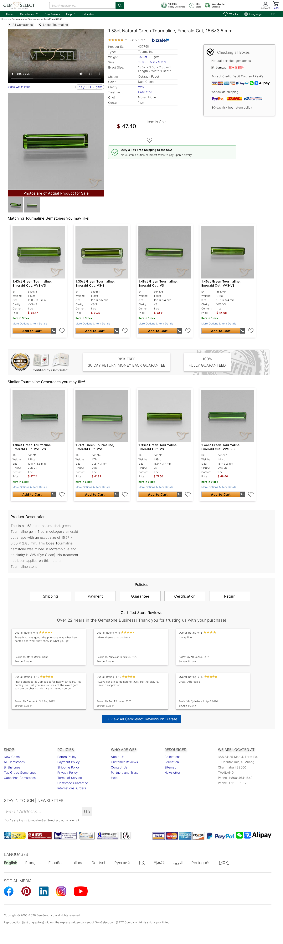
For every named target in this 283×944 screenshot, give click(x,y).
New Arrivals (52, 14)
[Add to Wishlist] (149, 140)
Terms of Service (69, 778)
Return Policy (66, 757)
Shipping (50, 596)
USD (272, 14)
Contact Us (119, 767)
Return (229, 596)
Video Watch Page (19, 86)
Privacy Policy (67, 772)
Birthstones (12, 767)
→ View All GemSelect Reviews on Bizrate (141, 719)
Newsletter (172, 772)
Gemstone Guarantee (72, 783)
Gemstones (29, 14)
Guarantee (140, 596)
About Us (117, 757)
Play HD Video (89, 87)
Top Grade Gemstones (20, 772)
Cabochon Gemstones (20, 778)
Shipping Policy (68, 767)
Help (71, 14)
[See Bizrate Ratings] (160, 40)
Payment (95, 596)
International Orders (71, 788)
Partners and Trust (124, 772)
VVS (141, 87)
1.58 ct (143, 57)
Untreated (145, 92)
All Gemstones (14, 762)
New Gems (12, 757)
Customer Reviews (124, 762)
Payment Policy (68, 762)
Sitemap (170, 767)
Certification (184, 596)
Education (88, 14)
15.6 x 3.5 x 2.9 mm (152, 62)
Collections (172, 757)
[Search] (120, 5)
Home (9, 14)
